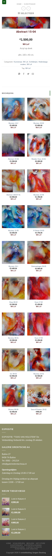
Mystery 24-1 (13, 266)
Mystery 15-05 (38, 195)
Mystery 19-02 (38, 123)
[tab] (26, 93)
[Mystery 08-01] (13, 323)
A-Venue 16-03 (38, 230)
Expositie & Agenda (33, 545)
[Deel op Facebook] (24, 74)
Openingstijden (17, 547)
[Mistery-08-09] (13, 395)
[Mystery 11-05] (13, 216)
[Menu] (4, 2)
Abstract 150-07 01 (13, 195)
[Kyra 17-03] (38, 323)
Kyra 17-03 (39, 338)
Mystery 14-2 (13, 123)
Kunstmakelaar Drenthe (26, 549)
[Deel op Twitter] (28, 74)
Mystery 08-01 (13, 338)
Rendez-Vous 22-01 (39, 159)
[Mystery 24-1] (13, 252)
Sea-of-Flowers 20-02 (38, 409)
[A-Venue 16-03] (38, 216)
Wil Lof (25, 62)
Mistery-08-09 (13, 409)
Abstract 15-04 (13, 159)
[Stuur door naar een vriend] (33, 74)
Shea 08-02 (13, 302)
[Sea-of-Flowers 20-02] (38, 395)
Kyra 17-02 (39, 302)
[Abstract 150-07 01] (13, 180)
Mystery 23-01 (38, 374)
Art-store (40, 543)
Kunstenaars (16, 545)
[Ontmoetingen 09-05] (38, 252)
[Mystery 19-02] (38, 109)
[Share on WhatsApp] (19, 74)
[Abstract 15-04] (13, 145)
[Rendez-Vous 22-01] (38, 145)
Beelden (30, 543)
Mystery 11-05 (13, 230)
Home (19, 4)
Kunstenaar (29, 4)
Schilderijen (33, 62)
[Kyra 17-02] (38, 288)
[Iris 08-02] (13, 359)
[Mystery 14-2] (13, 109)
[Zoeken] (48, 2)
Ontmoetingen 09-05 (38, 266)
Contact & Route (34, 547)
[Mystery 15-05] (38, 180)
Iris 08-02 (13, 374)
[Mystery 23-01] (38, 359)
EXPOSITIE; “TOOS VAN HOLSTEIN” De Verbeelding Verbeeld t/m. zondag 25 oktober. (22, 438)
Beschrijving (7, 93)
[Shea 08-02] (13, 288)
